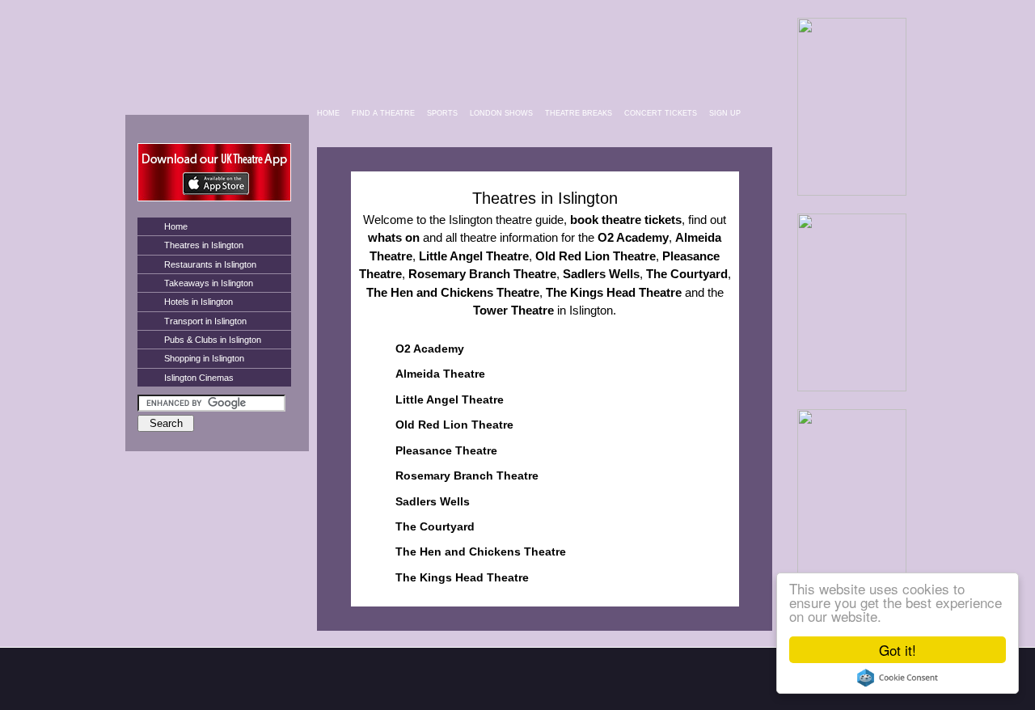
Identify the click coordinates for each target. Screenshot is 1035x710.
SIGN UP (725, 113)
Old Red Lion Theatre (454, 424)
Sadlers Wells (432, 501)
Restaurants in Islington (210, 264)
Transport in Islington (205, 321)
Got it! (897, 650)
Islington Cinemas (199, 377)
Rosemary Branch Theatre (467, 475)
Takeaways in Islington (208, 283)
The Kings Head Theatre (462, 577)
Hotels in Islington (198, 301)
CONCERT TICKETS (660, 113)
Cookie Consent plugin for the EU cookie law (897, 678)
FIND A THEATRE (383, 113)
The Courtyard (435, 526)
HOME (328, 113)
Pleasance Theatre (446, 450)
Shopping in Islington (204, 358)
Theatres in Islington (203, 245)
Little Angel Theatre (449, 399)
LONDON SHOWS (501, 113)
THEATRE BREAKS (578, 113)
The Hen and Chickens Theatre (480, 551)
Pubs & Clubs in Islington (212, 339)
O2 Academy (429, 348)
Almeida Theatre (440, 373)
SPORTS (442, 113)
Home (176, 226)
